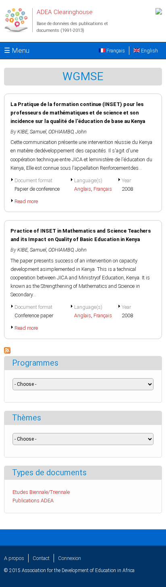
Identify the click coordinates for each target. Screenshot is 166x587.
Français (115, 51)
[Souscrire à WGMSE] (7, 352)
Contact (41, 558)
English (149, 51)
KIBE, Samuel (31, 132)
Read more (26, 201)
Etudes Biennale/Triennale (41, 492)
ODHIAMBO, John (67, 132)
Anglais (82, 189)
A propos (14, 558)
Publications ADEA (33, 500)
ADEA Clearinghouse (65, 12)
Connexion (69, 558)
